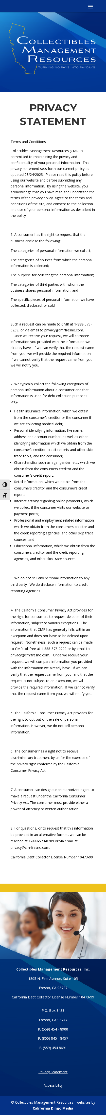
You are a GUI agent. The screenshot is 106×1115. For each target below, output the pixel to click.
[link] (30, 847)
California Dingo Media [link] (53, 1108)
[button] (53, 3)
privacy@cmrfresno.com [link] (63, 330)
